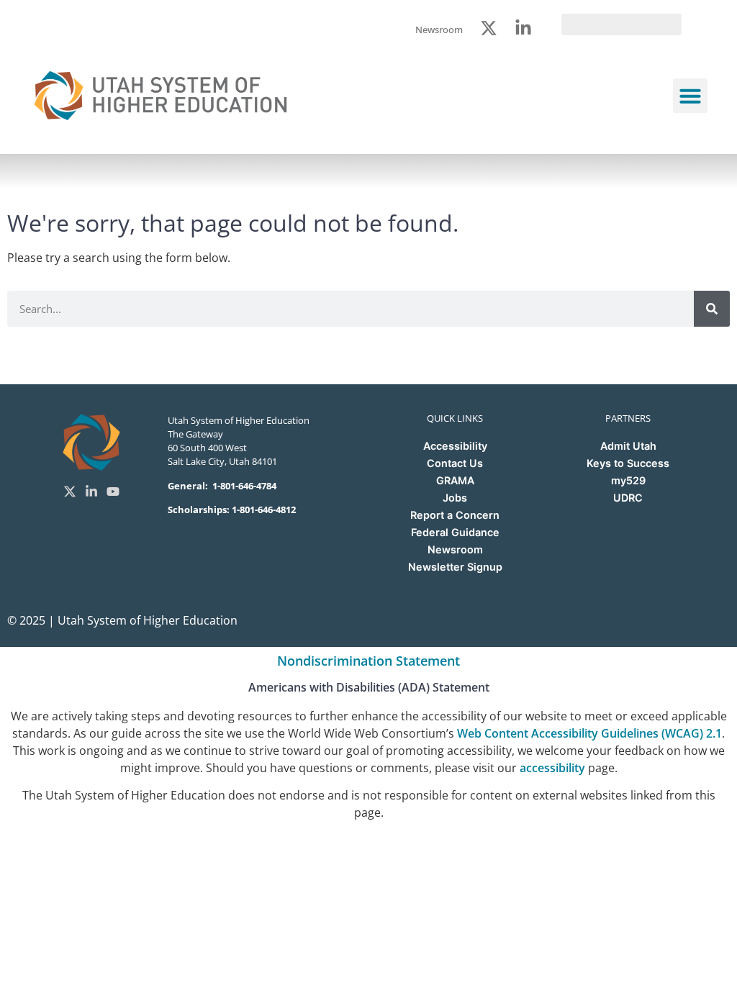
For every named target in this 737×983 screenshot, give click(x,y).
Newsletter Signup (455, 567)
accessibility (552, 768)
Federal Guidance (455, 532)
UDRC (628, 497)
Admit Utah (628, 446)
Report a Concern (454, 515)
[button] (690, 95)
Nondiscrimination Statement (368, 660)
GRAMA (455, 480)
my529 (628, 480)
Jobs (455, 497)
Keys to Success (628, 463)
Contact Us (455, 463)
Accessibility (455, 446)
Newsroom (455, 549)
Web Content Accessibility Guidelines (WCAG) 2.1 (589, 733)
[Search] (712, 309)
